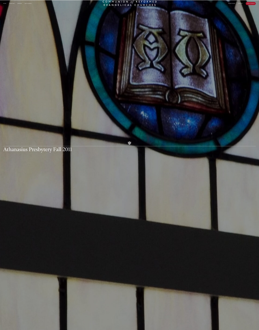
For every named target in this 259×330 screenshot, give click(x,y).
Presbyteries (231, 3)
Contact (240, 3)
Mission (20, 3)
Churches (12, 3)
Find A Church (251, 3)
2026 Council (28, 3)
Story (4, 3)
